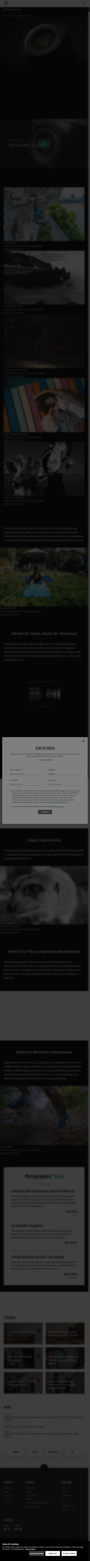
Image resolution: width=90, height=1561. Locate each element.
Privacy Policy (30, 1549)
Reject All (53, 1553)
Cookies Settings (36, 1553)
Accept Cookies (69, 1553)
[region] (45, 1551)
